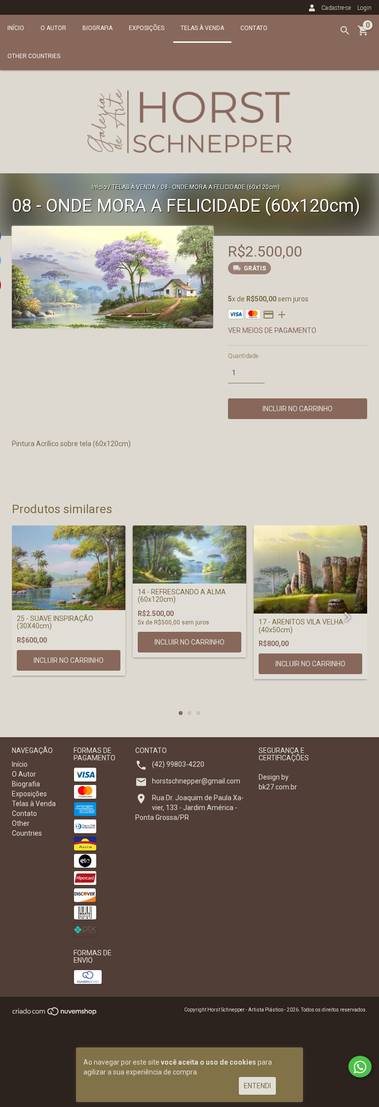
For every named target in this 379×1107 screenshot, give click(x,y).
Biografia (97, 28)
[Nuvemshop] (55, 1014)
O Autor (53, 28)
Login (364, 7)
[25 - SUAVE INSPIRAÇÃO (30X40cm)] (68, 567)
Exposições (146, 28)
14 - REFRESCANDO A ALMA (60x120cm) (182, 595)
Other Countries (33, 56)
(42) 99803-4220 (178, 764)
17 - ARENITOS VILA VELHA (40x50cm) (301, 626)
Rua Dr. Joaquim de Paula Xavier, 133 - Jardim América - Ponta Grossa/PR (189, 807)
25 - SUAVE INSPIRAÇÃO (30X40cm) (55, 622)
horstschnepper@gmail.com (196, 781)
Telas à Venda (202, 28)
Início (15, 28)
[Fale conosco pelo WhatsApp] (360, 1066)
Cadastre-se (336, 7)
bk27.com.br (278, 787)
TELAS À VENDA (133, 187)
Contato (253, 28)
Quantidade (243, 356)
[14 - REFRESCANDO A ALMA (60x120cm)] (189, 554)
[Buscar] (345, 30)
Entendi (257, 1086)
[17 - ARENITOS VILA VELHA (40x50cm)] (310, 569)
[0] (363, 34)
